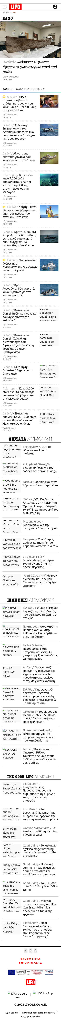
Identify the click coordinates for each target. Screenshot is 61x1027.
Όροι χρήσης (12, 1013)
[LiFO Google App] (18, 995)
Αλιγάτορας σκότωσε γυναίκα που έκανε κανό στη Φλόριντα (19, 157)
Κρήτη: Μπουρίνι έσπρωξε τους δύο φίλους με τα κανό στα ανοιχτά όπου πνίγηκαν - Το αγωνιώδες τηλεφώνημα (19, 238)
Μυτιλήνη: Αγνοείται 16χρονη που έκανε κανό (17, 370)
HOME (6, 13)
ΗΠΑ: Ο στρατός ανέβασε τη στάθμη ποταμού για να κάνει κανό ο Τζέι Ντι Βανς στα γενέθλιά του (19, 103)
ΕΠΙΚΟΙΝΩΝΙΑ (30, 963)
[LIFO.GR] (15, 7)
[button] (4, 7)
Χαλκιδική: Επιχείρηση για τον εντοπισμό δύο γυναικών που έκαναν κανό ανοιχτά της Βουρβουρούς (19, 132)
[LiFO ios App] (43, 994)
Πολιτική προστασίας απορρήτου (38, 1013)
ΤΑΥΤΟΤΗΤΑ (30, 959)
